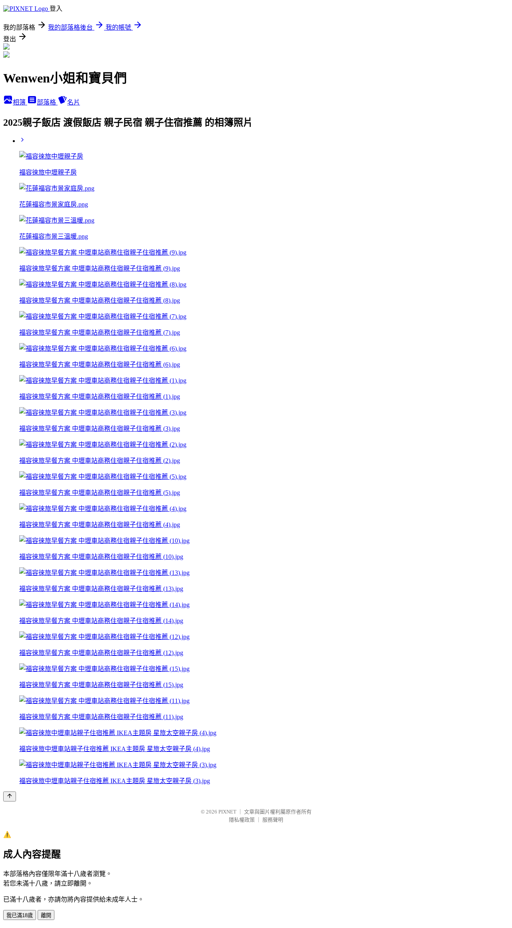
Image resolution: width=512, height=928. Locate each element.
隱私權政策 (242, 820)
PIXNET (227, 812)
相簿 (20, 102)
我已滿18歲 (19, 915)
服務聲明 (272, 820)
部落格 (47, 102)
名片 (73, 102)
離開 (46, 915)
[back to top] (9, 796)
